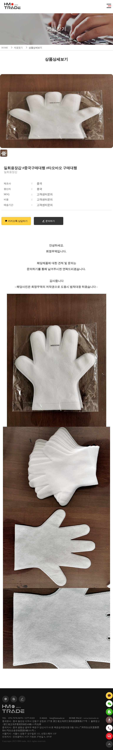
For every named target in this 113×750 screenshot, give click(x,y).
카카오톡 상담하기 (18, 221)
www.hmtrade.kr (91, 718)
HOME (4, 48)
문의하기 (50, 221)
